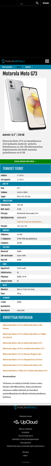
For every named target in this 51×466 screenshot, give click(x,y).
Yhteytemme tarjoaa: (25, 416)
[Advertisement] (25, 31)
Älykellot (28, 67)
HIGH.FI (25, 456)
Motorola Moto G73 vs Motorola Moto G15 (22, 365)
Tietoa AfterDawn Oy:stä (25, 436)
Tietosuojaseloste (25, 443)
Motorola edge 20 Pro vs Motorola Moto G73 (23, 348)
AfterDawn (25, 452)
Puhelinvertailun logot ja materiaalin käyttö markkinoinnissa (25, 446)
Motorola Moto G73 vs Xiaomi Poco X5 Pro (22, 359)
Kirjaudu (46, 3)
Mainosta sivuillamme (25, 429)
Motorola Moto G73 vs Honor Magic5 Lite (22, 354)
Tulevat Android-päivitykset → (30, 222)
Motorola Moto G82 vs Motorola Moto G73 (22, 343)
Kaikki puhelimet (7, 67)
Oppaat (19, 67)
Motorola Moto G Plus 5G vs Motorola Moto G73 (25, 370)
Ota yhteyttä (25, 432)
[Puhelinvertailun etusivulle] (25, 407)
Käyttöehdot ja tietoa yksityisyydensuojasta (25, 439)
